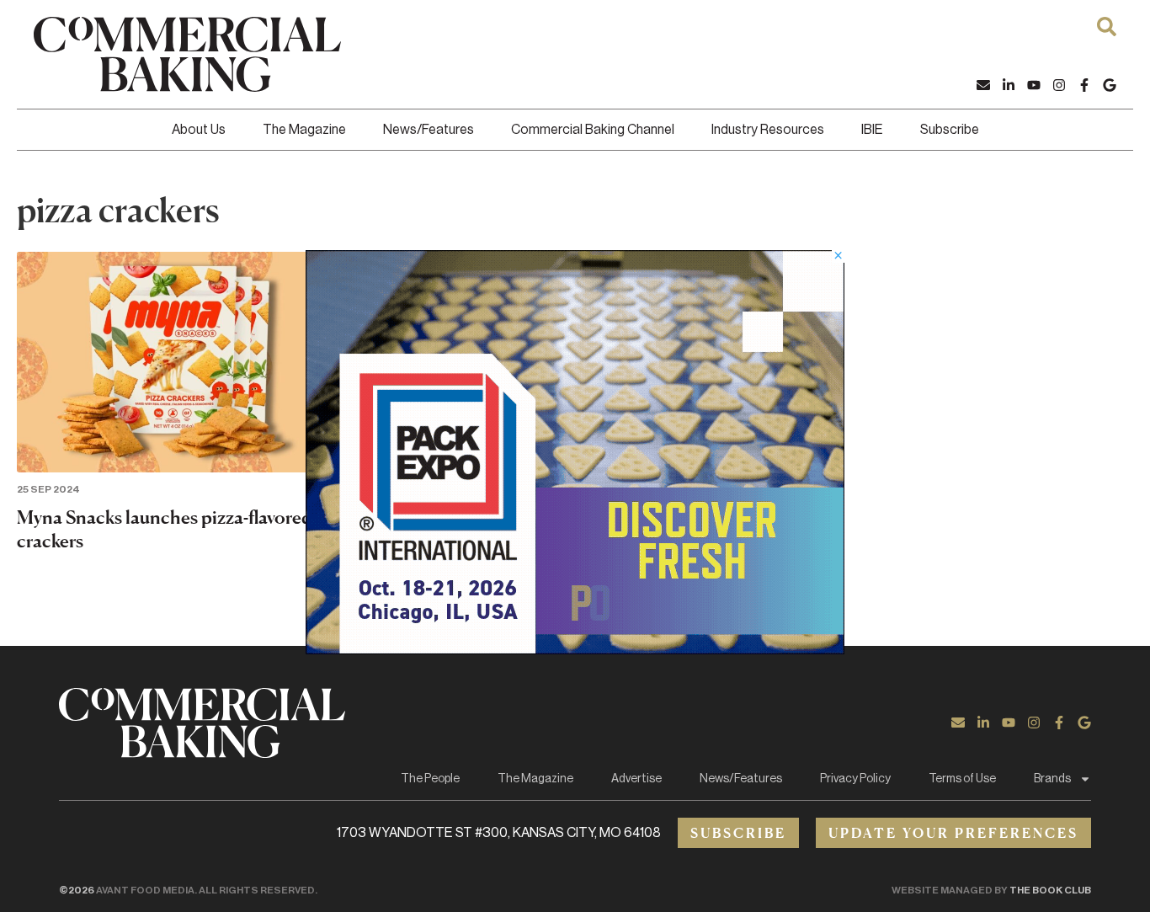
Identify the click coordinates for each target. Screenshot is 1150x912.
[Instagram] (1059, 85)
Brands (1052, 779)
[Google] (1109, 85)
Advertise (636, 779)
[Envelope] (983, 85)
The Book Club (1050, 890)
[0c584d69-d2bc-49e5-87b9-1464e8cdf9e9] (575, 649)
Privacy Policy (855, 779)
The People (430, 779)
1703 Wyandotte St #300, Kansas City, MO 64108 (499, 833)
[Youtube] (1034, 85)
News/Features (428, 129)
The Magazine (304, 129)
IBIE (872, 129)
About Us (199, 129)
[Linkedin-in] (1008, 85)
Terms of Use (962, 779)
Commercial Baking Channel (592, 129)
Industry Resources (767, 129)
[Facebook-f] (1084, 85)
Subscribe (949, 129)
